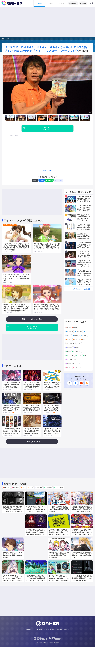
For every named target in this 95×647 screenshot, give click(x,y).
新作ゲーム (7, 487)
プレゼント (77, 367)
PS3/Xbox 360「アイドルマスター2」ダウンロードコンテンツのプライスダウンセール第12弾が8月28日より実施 (46, 307)
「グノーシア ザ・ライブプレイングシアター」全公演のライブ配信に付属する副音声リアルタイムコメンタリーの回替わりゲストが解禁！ (31, 386)
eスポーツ (77, 347)
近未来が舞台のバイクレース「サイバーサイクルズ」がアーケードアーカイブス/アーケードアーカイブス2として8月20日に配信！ (36, 508)
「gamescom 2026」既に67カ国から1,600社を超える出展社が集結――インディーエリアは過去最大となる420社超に (52, 431)
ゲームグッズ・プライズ (10, 225)
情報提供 (52, 629)
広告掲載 (59, 629)
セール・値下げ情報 (9, 286)
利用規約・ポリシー (43, 629)
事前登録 (75, 327)
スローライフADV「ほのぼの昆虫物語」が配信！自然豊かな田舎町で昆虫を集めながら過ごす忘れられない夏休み (31, 408)
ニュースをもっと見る (32, 441)
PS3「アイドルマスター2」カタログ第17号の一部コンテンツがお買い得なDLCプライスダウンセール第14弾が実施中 (16, 277)
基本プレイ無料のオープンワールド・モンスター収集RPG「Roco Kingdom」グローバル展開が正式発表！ (13, 554)
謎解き (69, 339)
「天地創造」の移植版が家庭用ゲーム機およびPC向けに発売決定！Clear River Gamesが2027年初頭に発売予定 (59, 508)
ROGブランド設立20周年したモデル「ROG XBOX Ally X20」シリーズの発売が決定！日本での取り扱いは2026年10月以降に (52, 409)
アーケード (79, 331)
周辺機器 (76, 335)
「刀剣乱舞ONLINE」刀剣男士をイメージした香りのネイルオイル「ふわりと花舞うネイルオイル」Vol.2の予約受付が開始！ (11, 431)
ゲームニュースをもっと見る (81, 289)
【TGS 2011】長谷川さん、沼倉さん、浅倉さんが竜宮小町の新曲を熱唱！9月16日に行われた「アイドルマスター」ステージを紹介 (46, 48)
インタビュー (70, 355)
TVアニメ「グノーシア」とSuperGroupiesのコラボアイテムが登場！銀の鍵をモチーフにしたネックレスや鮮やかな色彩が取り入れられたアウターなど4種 (59, 578)
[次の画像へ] (47, 84)
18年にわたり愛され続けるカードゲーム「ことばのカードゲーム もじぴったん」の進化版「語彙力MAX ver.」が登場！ (52, 386)
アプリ (61, 3)
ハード (69, 335)
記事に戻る (47, 170)
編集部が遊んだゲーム (72, 363)
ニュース (39, 3)
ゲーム (50, 3)
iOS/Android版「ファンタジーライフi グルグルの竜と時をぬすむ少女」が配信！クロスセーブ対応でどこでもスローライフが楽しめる (36, 578)
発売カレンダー (73, 3)
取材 (68, 351)
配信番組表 (83, 3)
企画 (85, 355)
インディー (70, 331)
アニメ (79, 343)
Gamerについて (31, 629)
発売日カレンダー (71, 359)
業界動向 (69, 347)
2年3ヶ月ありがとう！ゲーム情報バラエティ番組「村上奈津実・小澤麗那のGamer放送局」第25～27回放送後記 (59, 554)
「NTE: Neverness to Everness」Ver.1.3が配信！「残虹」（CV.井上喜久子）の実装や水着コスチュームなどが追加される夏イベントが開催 (13, 578)
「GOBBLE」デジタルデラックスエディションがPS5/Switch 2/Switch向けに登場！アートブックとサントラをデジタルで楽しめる (82, 532)
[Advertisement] (47, 22)
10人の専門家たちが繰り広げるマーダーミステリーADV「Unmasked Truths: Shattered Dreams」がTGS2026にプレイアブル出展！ (31, 432)
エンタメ (76, 339)
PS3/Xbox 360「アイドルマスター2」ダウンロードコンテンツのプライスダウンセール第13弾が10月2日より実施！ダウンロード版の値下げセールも (16, 308)
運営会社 (66, 629)
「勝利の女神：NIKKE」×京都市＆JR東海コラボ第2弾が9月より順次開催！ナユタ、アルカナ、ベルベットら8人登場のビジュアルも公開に (82, 509)
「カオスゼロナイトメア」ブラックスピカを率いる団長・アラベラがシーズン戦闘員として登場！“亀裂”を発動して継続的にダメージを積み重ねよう (36, 532)
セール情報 (16, 487)
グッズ (83, 339)
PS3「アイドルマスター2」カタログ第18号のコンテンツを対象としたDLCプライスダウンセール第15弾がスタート (47, 246)
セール (69, 367)
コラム (79, 355)
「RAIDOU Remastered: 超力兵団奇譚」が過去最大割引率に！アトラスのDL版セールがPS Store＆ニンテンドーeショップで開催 (11, 409)
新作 (68, 327)
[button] (3, 118)
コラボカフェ (70, 343)
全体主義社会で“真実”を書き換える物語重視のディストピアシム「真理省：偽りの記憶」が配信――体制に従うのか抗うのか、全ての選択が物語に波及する (13, 509)
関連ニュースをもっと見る (32, 319)
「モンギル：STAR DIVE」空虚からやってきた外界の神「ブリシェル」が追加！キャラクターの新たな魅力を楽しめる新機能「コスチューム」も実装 (11, 387)
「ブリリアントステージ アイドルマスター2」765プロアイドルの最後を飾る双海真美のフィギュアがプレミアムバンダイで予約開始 (16, 247)
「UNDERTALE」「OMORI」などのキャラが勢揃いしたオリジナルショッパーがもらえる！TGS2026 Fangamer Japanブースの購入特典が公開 (59, 532)
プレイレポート (77, 351)
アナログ (87, 331)
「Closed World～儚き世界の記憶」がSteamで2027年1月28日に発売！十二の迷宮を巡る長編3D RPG (82, 554)
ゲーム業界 (39, 487)
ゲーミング (84, 335)
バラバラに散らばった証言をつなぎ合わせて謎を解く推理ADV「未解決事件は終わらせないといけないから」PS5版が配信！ (82, 577)
